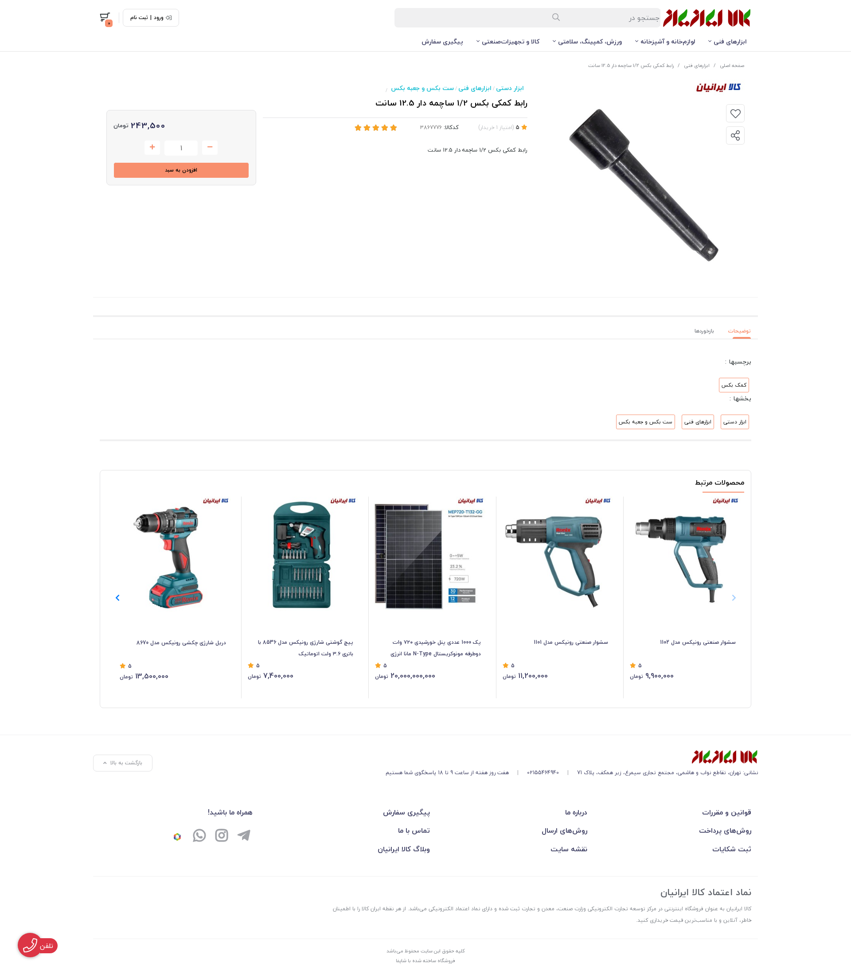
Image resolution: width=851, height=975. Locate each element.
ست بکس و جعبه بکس (422, 88)
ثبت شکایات (731, 849)
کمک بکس (734, 385)
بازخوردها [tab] (704, 331)
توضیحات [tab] (739, 331)
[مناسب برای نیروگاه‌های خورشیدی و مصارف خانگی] (428, 554)
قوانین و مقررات (726, 812)
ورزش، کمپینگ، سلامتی (590, 41)
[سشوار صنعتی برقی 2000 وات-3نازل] (682, 554)
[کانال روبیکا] (177, 837)
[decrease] (210, 148)
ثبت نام (139, 18)
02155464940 (543, 772)
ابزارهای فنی (730, 41)
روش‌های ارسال (564, 830)
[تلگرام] (244, 837)
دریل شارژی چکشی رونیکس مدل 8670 (181, 642)
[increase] (152, 148)
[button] (117, 597)
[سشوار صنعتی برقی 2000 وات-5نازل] (555, 554)
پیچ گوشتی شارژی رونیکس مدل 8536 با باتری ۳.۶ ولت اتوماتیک (305, 648)
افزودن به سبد (181, 170)
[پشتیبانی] (199, 837)
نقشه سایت (568, 849)
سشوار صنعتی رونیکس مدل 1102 (698, 642)
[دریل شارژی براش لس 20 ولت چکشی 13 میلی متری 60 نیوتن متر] (172, 554)
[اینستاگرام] (221, 837)
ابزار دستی (510, 88)
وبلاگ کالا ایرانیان (404, 849)
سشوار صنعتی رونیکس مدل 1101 (571, 642)
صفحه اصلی (732, 65)
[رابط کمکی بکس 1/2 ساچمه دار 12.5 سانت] (572, 756)
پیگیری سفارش (442, 41)
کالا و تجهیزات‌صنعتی (510, 41)
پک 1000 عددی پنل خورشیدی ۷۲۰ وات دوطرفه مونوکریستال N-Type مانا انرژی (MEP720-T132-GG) (435, 649)
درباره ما (576, 812)
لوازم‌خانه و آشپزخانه (667, 41)
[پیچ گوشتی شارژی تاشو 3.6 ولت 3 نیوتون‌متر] (300, 554)
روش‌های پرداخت (725, 830)
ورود (159, 18)
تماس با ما (414, 830)
